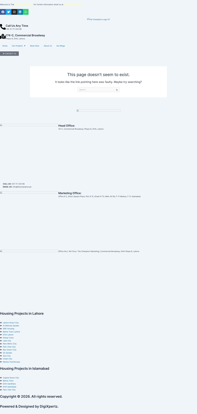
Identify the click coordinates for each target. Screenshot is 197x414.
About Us (48, 46)
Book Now (34, 46)
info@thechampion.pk (73, 4)
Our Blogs (60, 46)
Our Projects (17, 46)
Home (4, 46)
